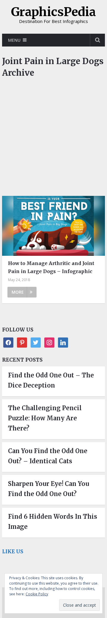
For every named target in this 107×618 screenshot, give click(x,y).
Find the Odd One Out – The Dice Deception (51, 380)
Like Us (12, 551)
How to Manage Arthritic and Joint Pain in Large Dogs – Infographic (51, 267)
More (18, 292)
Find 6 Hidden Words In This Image (52, 521)
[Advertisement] (53, 139)
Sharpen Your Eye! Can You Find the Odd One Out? (48, 489)
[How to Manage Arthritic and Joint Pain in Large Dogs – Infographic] (53, 226)
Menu (14, 40)
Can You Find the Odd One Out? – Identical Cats (47, 456)
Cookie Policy (37, 594)
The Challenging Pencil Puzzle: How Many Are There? (45, 418)
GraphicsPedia (53, 11)
